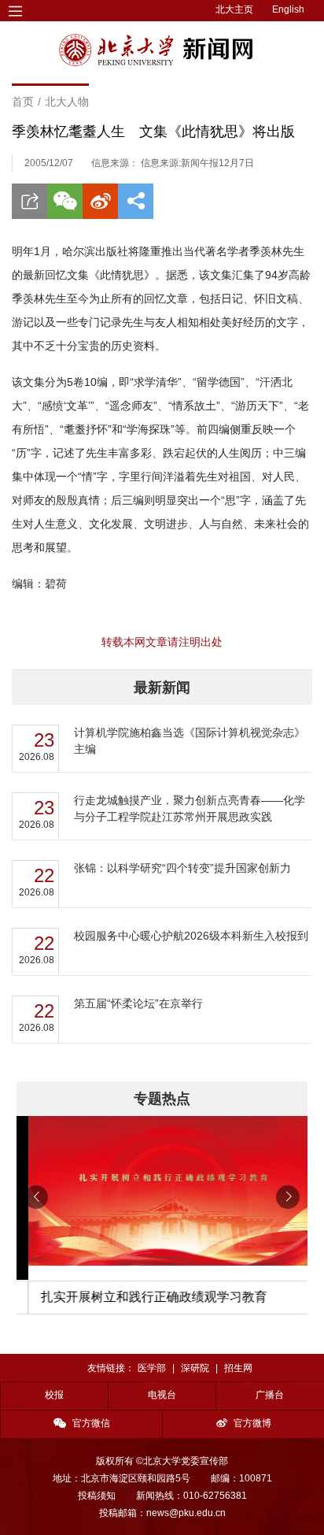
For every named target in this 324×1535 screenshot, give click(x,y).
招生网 (238, 1368)
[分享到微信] (65, 201)
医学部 (152, 1368)
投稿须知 (97, 1495)
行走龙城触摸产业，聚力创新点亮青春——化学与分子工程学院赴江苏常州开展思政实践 (189, 808)
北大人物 (67, 101)
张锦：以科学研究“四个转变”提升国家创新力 (182, 868)
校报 (54, 1394)
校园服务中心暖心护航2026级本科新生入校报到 (191, 935)
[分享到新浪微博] (100, 201)
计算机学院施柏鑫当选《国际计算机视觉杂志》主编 (189, 740)
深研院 (195, 1368)
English (288, 9)
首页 (23, 101)
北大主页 (234, 9)
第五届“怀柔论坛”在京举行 (138, 1003)
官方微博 (252, 1423)
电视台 (162, 1394)
